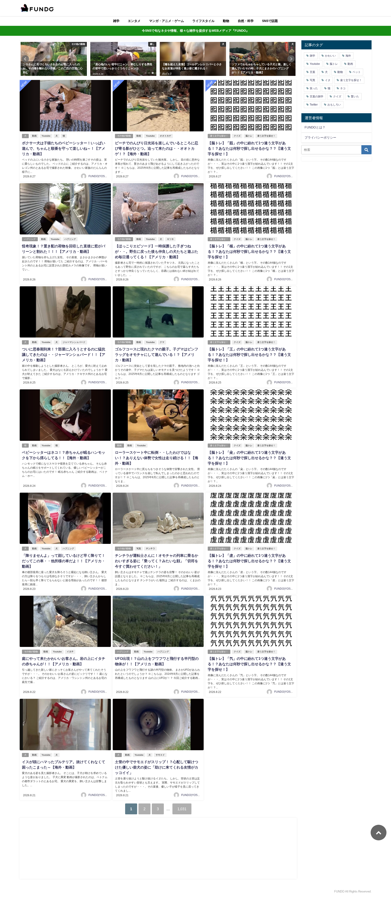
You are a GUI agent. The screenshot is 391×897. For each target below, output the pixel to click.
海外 (348, 55)
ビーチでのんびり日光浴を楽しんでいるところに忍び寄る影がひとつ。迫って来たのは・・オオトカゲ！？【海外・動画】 (156, 148)
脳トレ (249, 136)
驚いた (355, 96)
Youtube (46, 136)
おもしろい (334, 104)
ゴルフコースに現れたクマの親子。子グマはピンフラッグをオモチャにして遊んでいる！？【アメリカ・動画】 (156, 354)
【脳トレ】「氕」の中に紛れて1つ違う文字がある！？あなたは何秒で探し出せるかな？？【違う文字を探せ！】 (249, 664)
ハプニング (30, 239)
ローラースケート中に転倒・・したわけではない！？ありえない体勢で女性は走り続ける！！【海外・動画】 (156, 458)
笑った (314, 88)
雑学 (116, 20)
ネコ (343, 88)
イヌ (327, 80)
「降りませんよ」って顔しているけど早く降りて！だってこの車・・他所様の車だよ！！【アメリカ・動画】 (63, 561)
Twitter (314, 104)
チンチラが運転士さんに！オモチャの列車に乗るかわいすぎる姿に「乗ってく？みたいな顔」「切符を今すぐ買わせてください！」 (156, 561)
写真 (138, 548)
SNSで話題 (270, 20)
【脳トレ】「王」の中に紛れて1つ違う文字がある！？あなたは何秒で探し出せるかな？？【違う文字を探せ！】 (249, 354)
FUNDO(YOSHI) (98, 176)
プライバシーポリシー (320, 137)
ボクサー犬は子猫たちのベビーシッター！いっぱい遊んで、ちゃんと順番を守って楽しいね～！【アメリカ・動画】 (63, 148)
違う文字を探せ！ (219, 136)
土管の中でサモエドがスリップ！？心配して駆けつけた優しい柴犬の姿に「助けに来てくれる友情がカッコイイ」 (156, 767)
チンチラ (150, 548)
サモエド (160, 755)
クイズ (237, 136)
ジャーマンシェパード (74, 342)
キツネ (170, 239)
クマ (162, 342)
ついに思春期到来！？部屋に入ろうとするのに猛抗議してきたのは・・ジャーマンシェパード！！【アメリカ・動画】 (63, 354)
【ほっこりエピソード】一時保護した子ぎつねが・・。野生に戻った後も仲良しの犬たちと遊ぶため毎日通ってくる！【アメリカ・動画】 (156, 251)
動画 (34, 136)
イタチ (70, 652)
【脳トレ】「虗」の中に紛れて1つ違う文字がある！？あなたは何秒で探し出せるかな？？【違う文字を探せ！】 (249, 561)
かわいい (330, 55)
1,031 (181, 809)
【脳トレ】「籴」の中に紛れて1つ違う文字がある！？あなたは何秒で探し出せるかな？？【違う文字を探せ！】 (249, 458)
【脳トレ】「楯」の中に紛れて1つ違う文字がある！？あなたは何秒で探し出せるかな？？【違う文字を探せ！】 (249, 251)
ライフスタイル (203, 20)
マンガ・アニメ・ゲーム (166, 20)
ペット (357, 72)
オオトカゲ (165, 136)
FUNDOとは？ (315, 127)
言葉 (312, 72)
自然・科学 (246, 20)
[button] (25, 59)
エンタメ (134, 20)
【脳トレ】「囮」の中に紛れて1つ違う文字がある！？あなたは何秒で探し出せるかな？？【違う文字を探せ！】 (249, 148)
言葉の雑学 (316, 96)
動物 (226, 20)
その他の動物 (124, 136)
